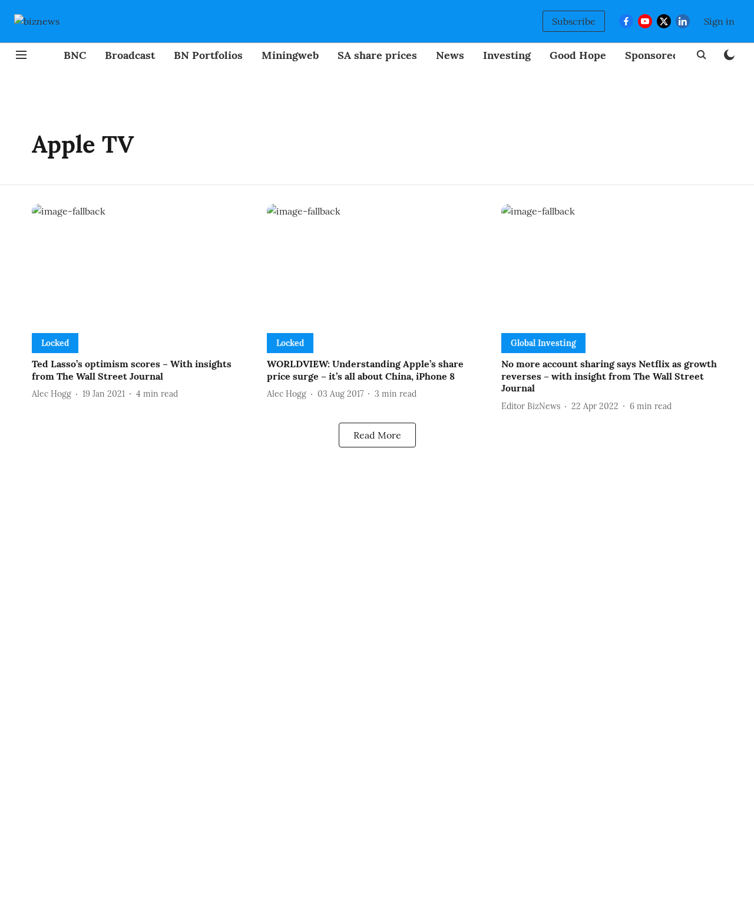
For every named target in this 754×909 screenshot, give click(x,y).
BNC (75, 55)
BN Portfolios (208, 55)
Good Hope (578, 55)
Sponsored (652, 55)
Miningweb (290, 55)
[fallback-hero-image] (142, 266)
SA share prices (377, 55)
